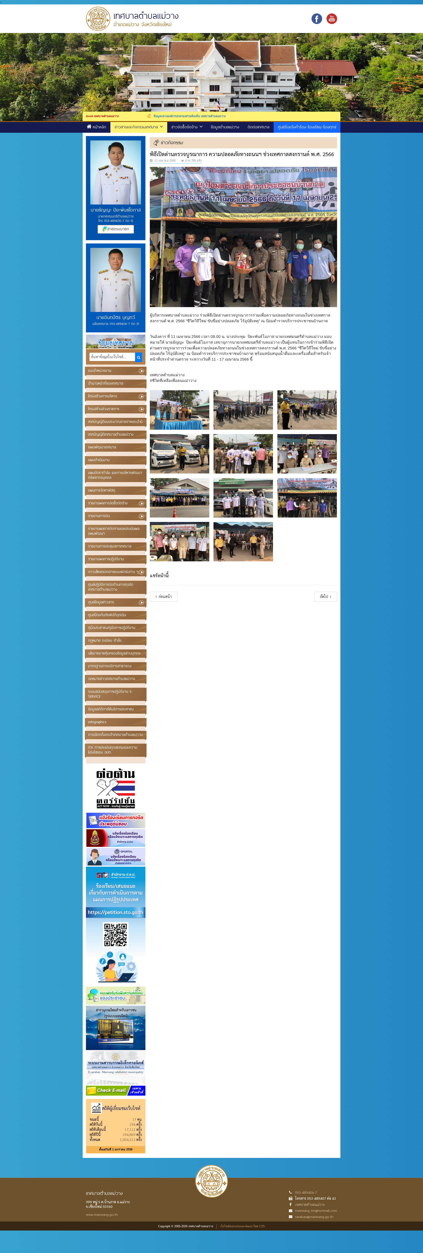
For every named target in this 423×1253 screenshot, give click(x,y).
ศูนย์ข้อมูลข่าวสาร (101, 602)
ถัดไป (324, 596)
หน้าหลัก (99, 127)
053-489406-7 (306, 1192)
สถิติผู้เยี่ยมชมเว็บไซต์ (121, 1108)
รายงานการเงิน (99, 515)
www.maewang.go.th (102, 1214)
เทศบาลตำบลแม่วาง (310, 1204)
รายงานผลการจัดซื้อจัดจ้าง (108, 503)
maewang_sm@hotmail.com (316, 1210)
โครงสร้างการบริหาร (102, 396)
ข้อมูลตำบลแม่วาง (225, 127)
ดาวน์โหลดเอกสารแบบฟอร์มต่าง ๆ (113, 571)
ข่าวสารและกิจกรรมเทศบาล (137, 127)
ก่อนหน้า (165, 596)
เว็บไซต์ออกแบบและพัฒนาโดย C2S (242, 1226)
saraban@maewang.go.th (314, 1216)
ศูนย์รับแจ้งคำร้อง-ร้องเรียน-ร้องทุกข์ (307, 127)
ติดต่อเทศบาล (258, 127)
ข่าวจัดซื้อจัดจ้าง (185, 127)
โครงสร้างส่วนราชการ (103, 408)
